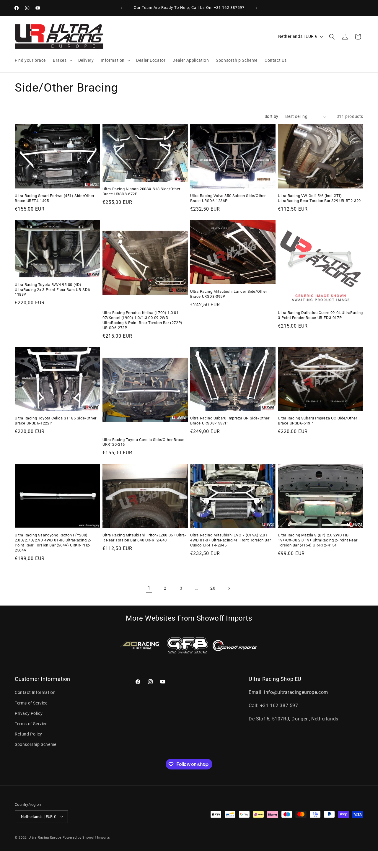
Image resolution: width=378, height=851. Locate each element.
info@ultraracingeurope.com (296, 692)
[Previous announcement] (121, 8)
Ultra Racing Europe (45, 837)
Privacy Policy (29, 713)
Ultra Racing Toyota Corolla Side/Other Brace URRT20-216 (143, 442)
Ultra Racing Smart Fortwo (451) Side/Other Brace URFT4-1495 (54, 198)
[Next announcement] (256, 8)
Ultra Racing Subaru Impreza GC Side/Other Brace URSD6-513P (317, 420)
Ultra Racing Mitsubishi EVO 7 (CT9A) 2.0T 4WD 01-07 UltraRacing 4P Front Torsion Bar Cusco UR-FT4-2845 (230, 540)
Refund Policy (28, 734)
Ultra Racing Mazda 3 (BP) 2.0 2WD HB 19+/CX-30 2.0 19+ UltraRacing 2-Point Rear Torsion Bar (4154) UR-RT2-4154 (317, 540)
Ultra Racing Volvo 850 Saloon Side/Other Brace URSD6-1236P (228, 198)
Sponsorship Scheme (35, 744)
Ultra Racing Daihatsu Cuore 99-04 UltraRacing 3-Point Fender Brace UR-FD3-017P (320, 315)
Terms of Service (31, 703)
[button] (62, 60)
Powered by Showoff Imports (86, 837)
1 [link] (149, 588)
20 (212, 588)
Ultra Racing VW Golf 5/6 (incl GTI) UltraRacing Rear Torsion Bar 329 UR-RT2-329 (319, 198)
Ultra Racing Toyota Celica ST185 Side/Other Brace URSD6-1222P (56, 420)
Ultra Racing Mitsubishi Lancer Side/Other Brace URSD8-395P (228, 294)
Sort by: (272, 116)
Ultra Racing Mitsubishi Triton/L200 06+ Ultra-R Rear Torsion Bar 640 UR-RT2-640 (144, 537)
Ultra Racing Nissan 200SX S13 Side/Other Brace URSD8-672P (141, 191)
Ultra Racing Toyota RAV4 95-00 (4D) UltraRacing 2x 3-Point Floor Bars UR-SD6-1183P (53, 289)
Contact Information (35, 692)
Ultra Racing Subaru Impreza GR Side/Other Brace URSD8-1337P (230, 420)
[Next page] (228, 588)
